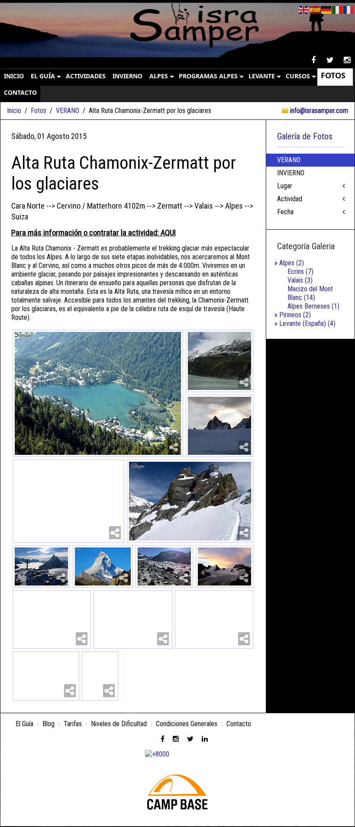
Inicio (14, 110)
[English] (304, 9)
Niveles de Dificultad (119, 724)
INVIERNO (290, 173)
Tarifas (73, 724)
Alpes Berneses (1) (313, 306)
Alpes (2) (291, 263)
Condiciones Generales (186, 724)
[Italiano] (337, 9)
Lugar (284, 186)
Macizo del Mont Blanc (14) (310, 293)
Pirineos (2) (295, 315)
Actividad (289, 199)
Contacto (238, 724)
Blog (48, 724)
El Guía (24, 724)
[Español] (315, 9)
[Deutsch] (326, 9)
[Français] (349, 9)
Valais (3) (300, 280)
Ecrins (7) (300, 271)
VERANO (67, 110)
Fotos (38, 110)
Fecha (285, 212)
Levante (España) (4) (307, 323)
